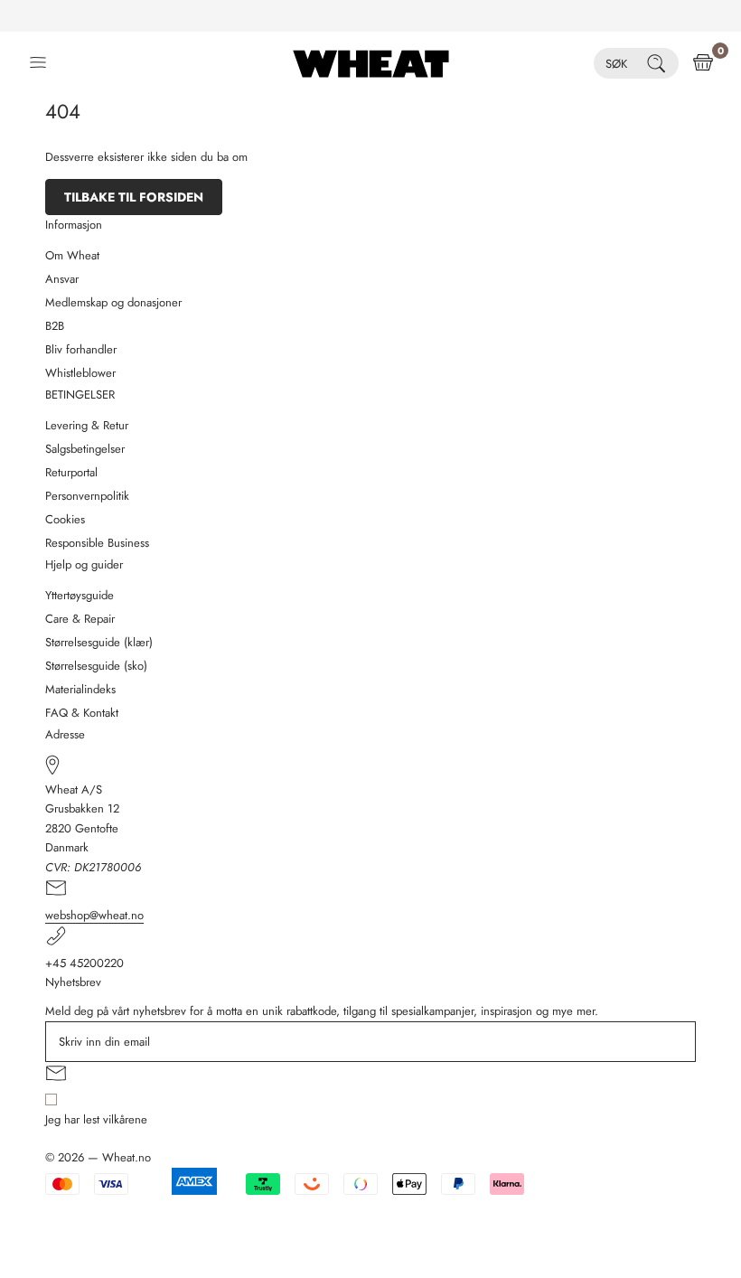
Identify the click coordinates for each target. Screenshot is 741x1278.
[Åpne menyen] (38, 63)
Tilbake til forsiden (133, 197)
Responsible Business (97, 542)
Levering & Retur (86, 425)
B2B (54, 325)
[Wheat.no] (371, 63)
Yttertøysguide (79, 595)
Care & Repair (80, 618)
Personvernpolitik (87, 495)
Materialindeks (80, 689)
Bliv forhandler (81, 349)
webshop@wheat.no (94, 915)
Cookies (65, 519)
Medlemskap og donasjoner (113, 302)
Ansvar (62, 278)
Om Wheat (72, 255)
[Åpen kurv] (703, 63)
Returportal (71, 472)
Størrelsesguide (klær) (99, 642)
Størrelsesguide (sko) (96, 665)
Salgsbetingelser (85, 448)
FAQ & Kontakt (81, 712)
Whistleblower (80, 372)
